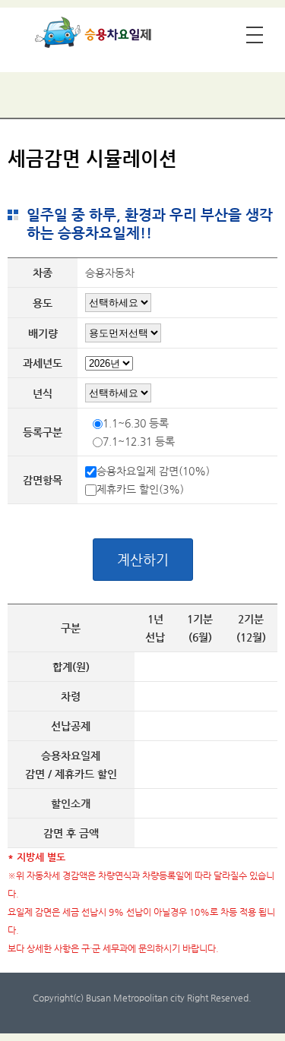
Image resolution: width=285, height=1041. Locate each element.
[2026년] (109, 365)
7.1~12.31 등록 (139, 441)
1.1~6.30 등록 (136, 423)
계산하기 (143, 559)
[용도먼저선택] (123, 332)
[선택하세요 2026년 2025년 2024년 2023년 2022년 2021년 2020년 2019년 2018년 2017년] (118, 392)
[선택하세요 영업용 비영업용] (118, 302)
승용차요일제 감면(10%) (153, 471)
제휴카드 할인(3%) (140, 489)
